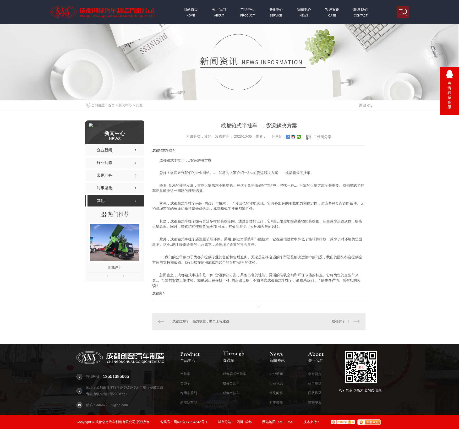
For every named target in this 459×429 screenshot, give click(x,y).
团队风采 (315, 393)
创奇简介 (315, 374)
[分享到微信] (299, 137)
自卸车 (185, 383)
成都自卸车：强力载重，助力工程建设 (200, 321)
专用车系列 (188, 393)
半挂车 (185, 374)
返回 (362, 105)
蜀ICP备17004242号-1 (191, 422)
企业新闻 (276, 374)
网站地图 (269, 422)
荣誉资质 (315, 402)
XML (281, 422)
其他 (139, 105)
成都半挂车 (231, 393)
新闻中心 (125, 105)
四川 (239, 422)
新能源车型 (188, 402)
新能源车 (114, 267)
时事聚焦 (276, 402)
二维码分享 (322, 137)
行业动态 (276, 383)
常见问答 (276, 393)
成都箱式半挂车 (164, 150)
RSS (289, 422)
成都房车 (159, 293)
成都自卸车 (231, 383)
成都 (248, 422)
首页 (111, 105)
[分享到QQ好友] (293, 137)
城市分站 (224, 422)
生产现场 (315, 383)
